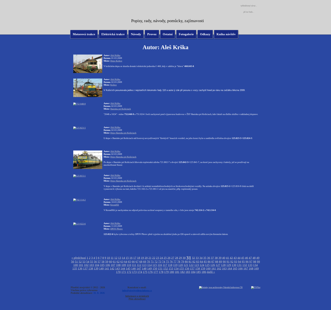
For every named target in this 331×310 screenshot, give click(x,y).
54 (87, 261)
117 (165, 265)
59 (106, 261)
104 (97, 265)
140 (101, 268)
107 (113, 265)
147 (139, 268)
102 (86, 265)
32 (193, 257)
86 (209, 261)
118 (170, 265)
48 (254, 257)
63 (121, 261)
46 (246, 257)
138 (90, 268)
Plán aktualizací (137, 299)
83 (197, 261)
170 (118, 272)
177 (155, 272)
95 (243, 261)
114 (149, 265)
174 (139, 272)
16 (131, 257)
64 (125, 261)
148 (144, 268)
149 (149, 268)
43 (235, 257)
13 (119, 257)
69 (144, 261)
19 (142, 257)
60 (110, 261)
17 (134, 257)
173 (134, 272)
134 (255, 265)
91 (228, 261)
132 (244, 265)
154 (176, 268)
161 (213, 268)
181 (177, 272)
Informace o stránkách (137, 296)
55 (91, 261)
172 (129, 272)
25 (165, 257)
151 (160, 268)
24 (161, 257)
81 (190, 261)
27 (172, 257)
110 (129, 265)
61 (114, 261)
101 (81, 265)
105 (102, 265)
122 (191, 265)
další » (211, 272)
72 (156, 261)
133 (250, 265)
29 (180, 257)
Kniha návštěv (226, 34)
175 (145, 272)
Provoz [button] (152, 34)
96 (247, 261)
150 (155, 268)
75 (167, 261)
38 (216, 257)
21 (150, 257)
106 (107, 265)
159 (203, 268)
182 (182, 272)
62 (118, 261)
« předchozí (79, 257)
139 (96, 268)
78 (178, 261)
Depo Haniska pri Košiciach (123, 133)
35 (204, 257)
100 (75, 265)
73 (159, 261)
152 (165, 268)
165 (235, 268)
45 (242, 257)
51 (76, 261)
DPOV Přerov (116, 228)
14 (123, 257)
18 (138, 257)
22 (153, 257)
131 (239, 265)
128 (223, 265)
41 (227, 257)
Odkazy (205, 34)
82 (193, 261)
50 (72, 261)
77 (175, 261)
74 (163, 261)
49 (257, 257)
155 (181, 268)
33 (197, 257)
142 (112, 268)
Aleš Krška (115, 55)
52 (80, 261)
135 (74, 268)
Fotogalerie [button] (186, 34)
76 (171, 261)
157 (192, 268)
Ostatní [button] (168, 34)
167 (245, 268)
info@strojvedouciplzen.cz (137, 290)
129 (228, 265)
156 (187, 268)
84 (201, 261)
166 (240, 268)
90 (224, 261)
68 (140, 261)
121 (186, 265)
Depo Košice (116, 61)
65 (129, 261)
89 (220, 261)
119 (175, 265)
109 (123, 265)
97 (250, 261)
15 (127, 257)
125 (207, 265)
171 (123, 272)
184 (193, 272)
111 (134, 265)
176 (150, 272)
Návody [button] (136, 34)
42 (231, 257)
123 (196, 265)
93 (235, 261)
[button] (113, 34)
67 (137, 261)
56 (95, 261)
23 (157, 257)
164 (229, 268)
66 (133, 261)
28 (176, 257)
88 (216, 261)
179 (166, 272)
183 (187, 272)
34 (201, 257)
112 (139, 265)
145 (128, 268)
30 (184, 257)
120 (180, 265)
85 (205, 261)
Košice (113, 85)
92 (231, 261)
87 (212, 261)
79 (182, 261)
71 (152, 261)
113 (144, 265)
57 (99, 261)
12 (115, 257)
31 (188, 257)
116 (160, 265)
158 (197, 268)
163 (224, 268)
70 (148, 261)
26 (168, 257)
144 (123, 268)
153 (171, 268)
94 (239, 261)
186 (204, 272)
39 (220, 257)
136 (80, 268)
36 (208, 257)
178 (161, 272)
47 (250, 257)
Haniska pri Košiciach (120, 109)
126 (212, 265)
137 (85, 268)
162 (219, 268)
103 (91, 265)
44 (238, 257)
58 (102, 261)
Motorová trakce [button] (84, 34)
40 (223, 257)
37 (212, 257)
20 (146, 257)
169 (256, 268)
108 (118, 265)
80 (186, 261)
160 (208, 268)
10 (108, 257)
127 (218, 265)
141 (106, 268)
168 (251, 268)
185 (198, 272)
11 (112, 257)
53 (84, 261)
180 (171, 272)
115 (154, 265)
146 (133, 268)
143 (117, 268)
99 (258, 261)
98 (254, 261)
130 (234, 265)
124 (202, 265)
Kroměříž (114, 205)
